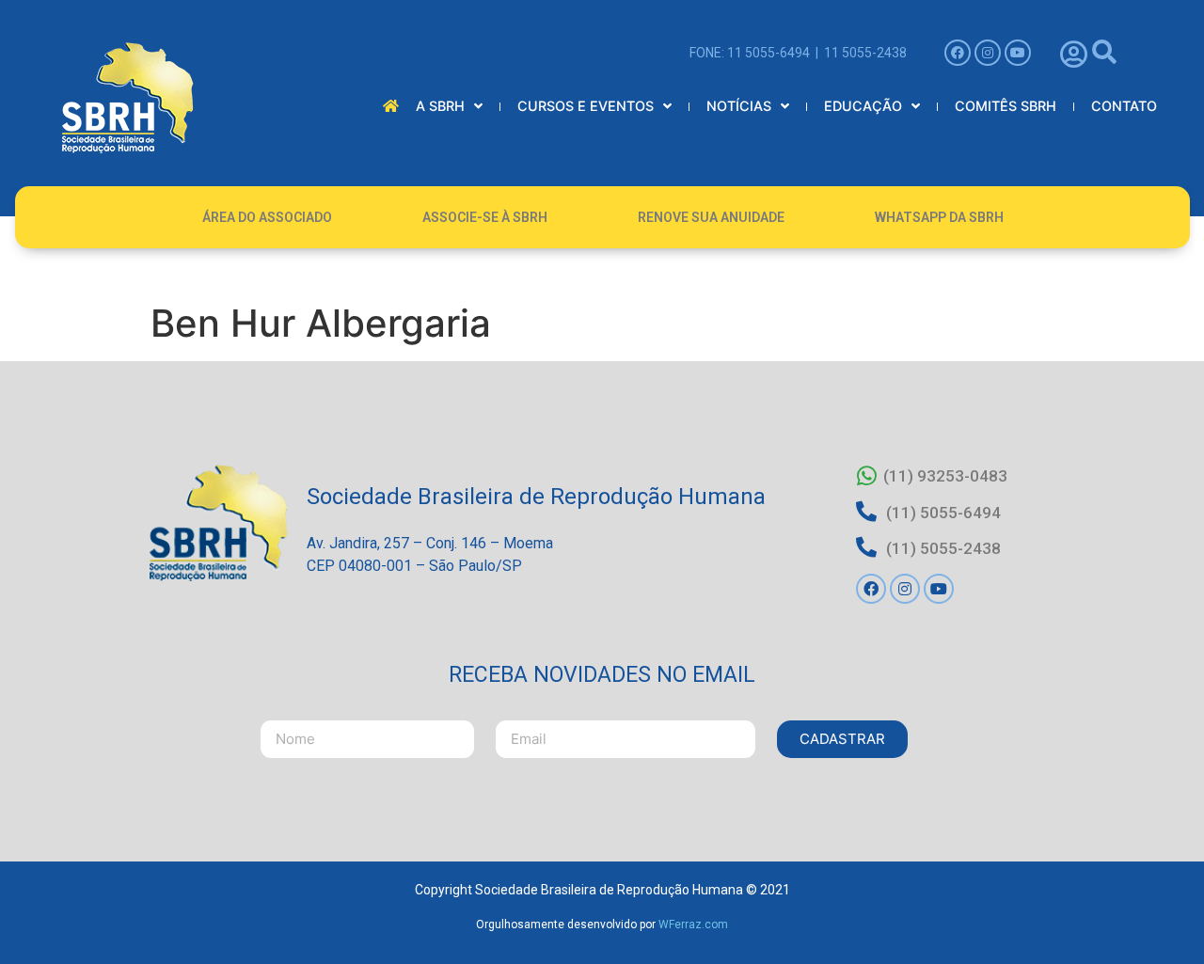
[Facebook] (957, 53)
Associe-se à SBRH (484, 217)
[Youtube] (1018, 53)
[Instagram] (987, 53)
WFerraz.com (693, 924)
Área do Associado (267, 217)
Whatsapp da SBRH (939, 217)
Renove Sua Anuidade (711, 217)
